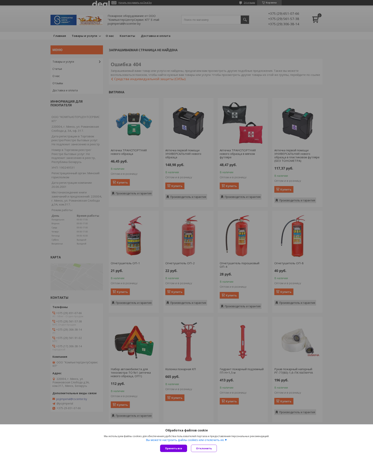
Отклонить (204, 448)
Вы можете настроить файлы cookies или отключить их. (185, 440)
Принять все (173, 448)
